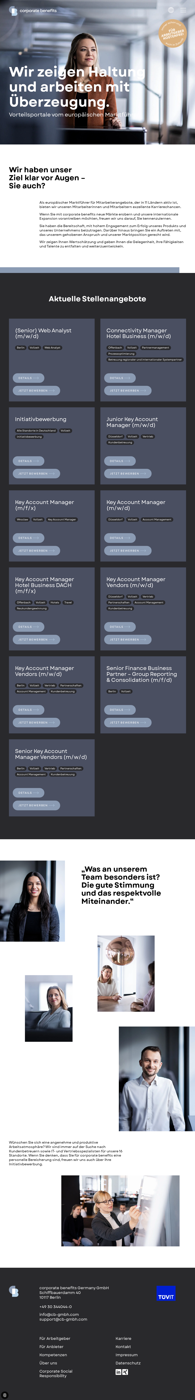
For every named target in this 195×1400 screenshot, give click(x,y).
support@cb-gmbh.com (63, 1319)
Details (25, 378)
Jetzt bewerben (33, 390)
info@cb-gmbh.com (59, 1314)
